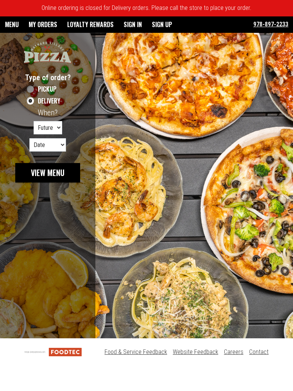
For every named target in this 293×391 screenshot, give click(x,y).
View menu (47, 172)
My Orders (43, 24)
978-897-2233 (270, 24)
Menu (12, 24)
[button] (47, 52)
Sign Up (162, 24)
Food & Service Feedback (136, 351)
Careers (233, 351)
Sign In (133, 24)
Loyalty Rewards (90, 24)
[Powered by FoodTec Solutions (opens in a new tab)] (53, 351)
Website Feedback (195, 351)
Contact (259, 351)
